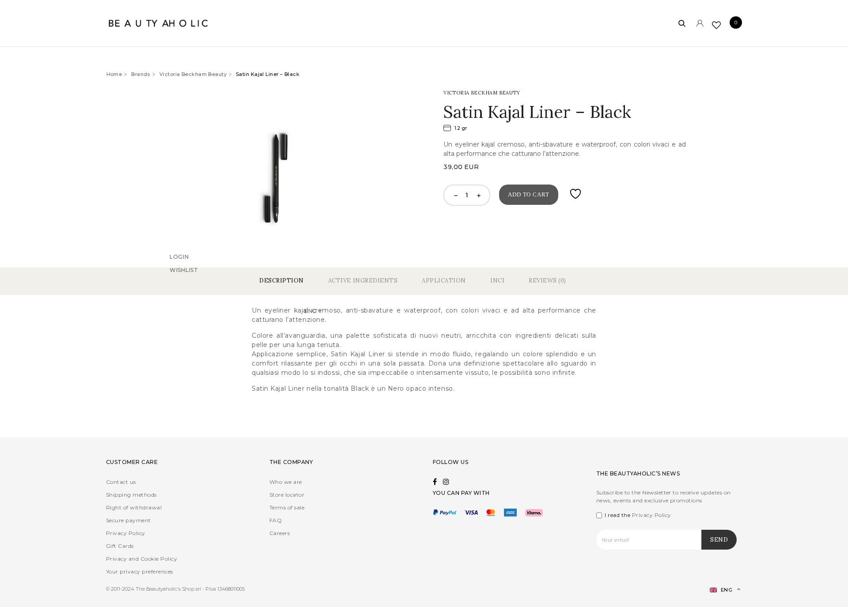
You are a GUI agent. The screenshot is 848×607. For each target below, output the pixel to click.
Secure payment (128, 520)
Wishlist (184, 282)
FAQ (275, 520)
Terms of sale (286, 507)
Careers (279, 533)
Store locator (286, 494)
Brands (140, 74)
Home (114, 74)
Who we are (285, 482)
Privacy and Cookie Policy (141, 558)
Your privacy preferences (139, 571)
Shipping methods (131, 494)
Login (179, 268)
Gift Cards (120, 546)
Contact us (121, 482)
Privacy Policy (125, 533)
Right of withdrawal (134, 507)
